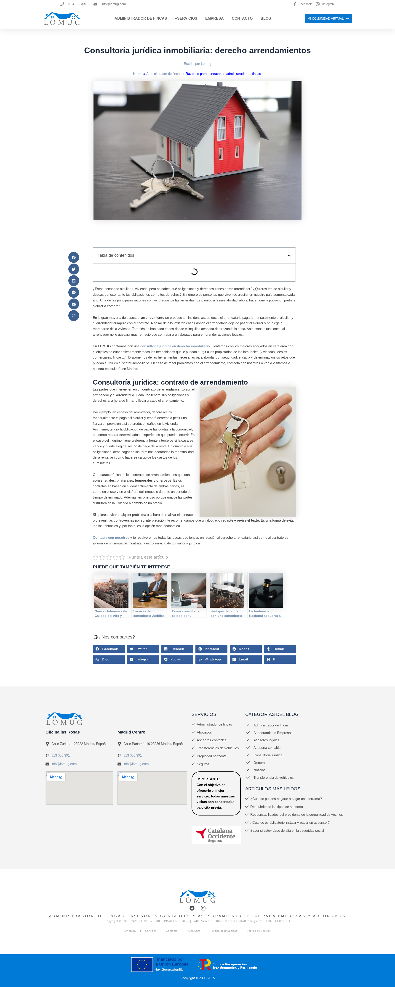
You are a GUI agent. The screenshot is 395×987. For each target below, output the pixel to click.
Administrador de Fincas (141, 18)
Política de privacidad (224, 931)
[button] (73, 257)
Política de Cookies (259, 931)
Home (137, 74)
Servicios (151, 931)
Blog (266, 18)
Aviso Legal (194, 931)
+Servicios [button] (186, 18)
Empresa (214, 18)
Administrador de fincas (163, 74)
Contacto (242, 18)
